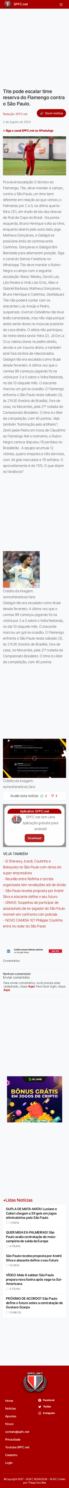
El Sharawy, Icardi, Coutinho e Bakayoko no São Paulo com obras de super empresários (32, 867)
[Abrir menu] (61, 4)
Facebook (49, 1400)
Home (9, 1401)
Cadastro (11, 1455)
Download (34, 838)
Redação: (15, 114)
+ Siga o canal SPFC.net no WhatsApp (28, 130)
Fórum (9, 1424)
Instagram (49, 1413)
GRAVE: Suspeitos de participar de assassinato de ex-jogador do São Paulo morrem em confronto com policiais (34, 908)
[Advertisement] (34, 46)
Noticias (10, 1408)
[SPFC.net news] (34, 951)
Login (9, 1463)
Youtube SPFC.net (17, 1447)
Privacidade (12, 1439)
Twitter (47, 1406)
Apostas (10, 1416)
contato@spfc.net (17, 1432)
